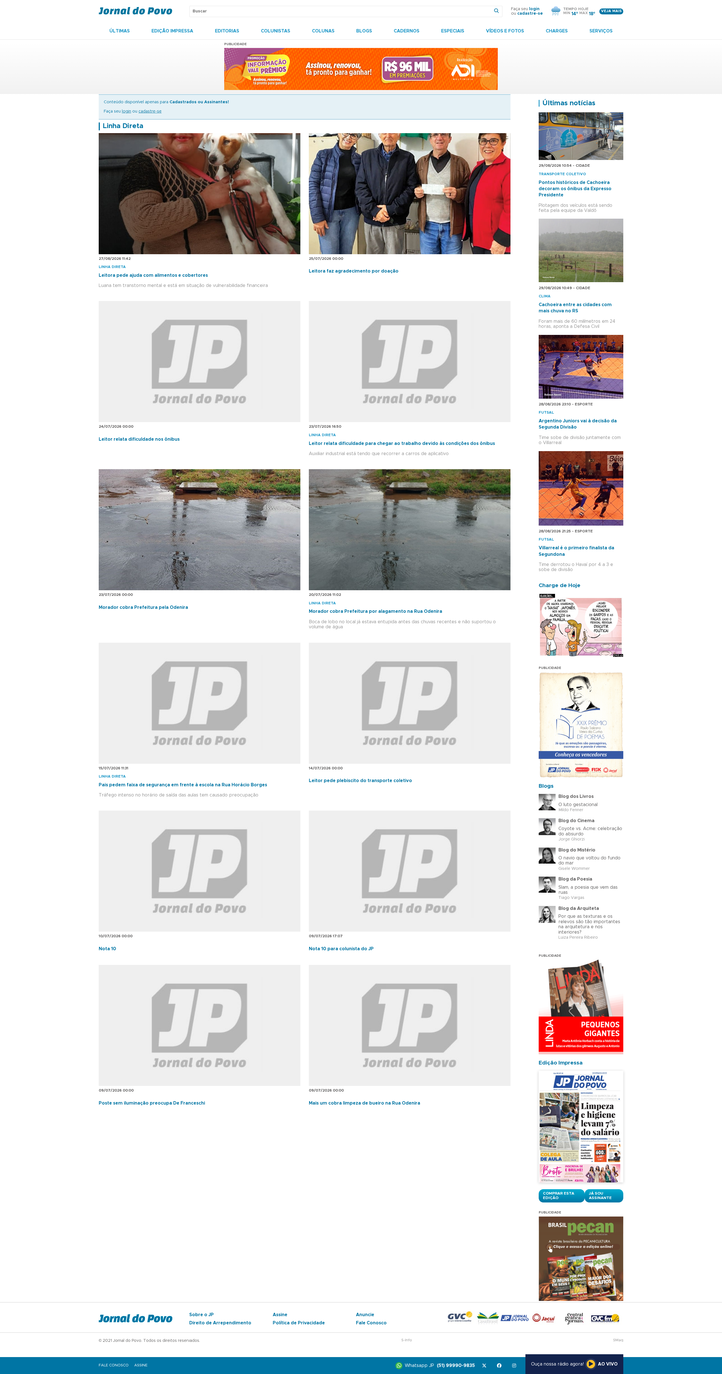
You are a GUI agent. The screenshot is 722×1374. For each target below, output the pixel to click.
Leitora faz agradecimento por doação (354, 271)
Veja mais (611, 11)
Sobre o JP (201, 1314)
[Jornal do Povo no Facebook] (500, 1365)
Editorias (227, 31)
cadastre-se (530, 14)
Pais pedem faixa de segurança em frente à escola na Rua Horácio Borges (183, 785)
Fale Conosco (371, 1323)
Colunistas (275, 31)
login (534, 9)
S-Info (406, 1340)
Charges (557, 31)
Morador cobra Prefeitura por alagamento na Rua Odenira (375, 611)
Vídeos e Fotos (505, 31)
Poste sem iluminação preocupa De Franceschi (152, 1103)
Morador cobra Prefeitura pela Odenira (143, 607)
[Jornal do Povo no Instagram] (515, 1365)
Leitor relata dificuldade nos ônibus (139, 439)
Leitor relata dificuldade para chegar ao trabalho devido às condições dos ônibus (402, 443)
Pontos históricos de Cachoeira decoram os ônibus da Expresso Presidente (575, 188)
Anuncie (365, 1314)
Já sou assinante (600, 1195)
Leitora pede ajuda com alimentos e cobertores (153, 275)
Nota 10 (107, 949)
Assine (280, 1314)
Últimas (119, 31)
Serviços (601, 31)
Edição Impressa (172, 31)
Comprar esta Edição (558, 1195)
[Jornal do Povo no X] (485, 1365)
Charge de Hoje (559, 585)
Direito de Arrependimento (220, 1323)
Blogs (364, 31)
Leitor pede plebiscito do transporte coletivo (360, 780)
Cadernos (406, 31)
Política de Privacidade (299, 1323)
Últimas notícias (568, 103)
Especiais (452, 31)
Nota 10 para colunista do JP (341, 949)
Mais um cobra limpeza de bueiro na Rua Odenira (364, 1103)
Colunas (323, 31)
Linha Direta (123, 126)
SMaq (618, 1340)
